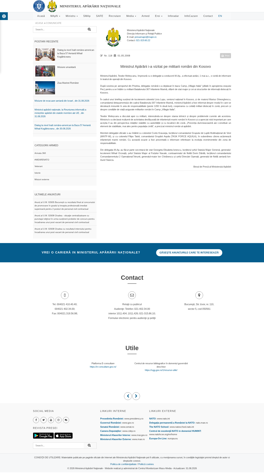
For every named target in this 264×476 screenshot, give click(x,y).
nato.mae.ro (202, 422)
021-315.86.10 (147, 313)
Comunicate (53, 23)
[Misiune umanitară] (45, 70)
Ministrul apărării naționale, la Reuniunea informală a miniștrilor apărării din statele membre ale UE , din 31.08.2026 (60, 113)
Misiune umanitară (66, 67)
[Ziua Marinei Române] (45, 87)
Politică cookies (146, 464)
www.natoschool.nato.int (182, 427)
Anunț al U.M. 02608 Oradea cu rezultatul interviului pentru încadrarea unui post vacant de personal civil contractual (63, 230)
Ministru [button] (71, 16)
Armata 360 (40, 153)
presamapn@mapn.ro (145, 37)
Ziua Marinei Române (68, 83)
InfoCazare (191, 16)
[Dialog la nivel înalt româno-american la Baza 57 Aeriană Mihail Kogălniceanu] (45, 54)
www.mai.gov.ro (139, 435)
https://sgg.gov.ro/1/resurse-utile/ (161, 370)
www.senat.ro (127, 427)
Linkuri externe (162, 411)
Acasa (39, 23)
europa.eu (173, 438)
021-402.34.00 (142, 309)
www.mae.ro (138, 439)
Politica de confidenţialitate (123, 464)
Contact (208, 16)
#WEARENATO (42, 159)
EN (220, 16)
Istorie (37, 173)
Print (227, 55)
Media (130, 16)
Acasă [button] (41, 16)
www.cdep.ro (128, 431)
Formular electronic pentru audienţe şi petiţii (132, 318)
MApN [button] (54, 16)
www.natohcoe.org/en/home (163, 434)
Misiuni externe (42, 179)
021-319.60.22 (143, 40)
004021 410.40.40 (67, 304)
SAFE (99, 16)
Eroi (158, 16)
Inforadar (173, 16)
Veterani (38, 166)
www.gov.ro (128, 422)
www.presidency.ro (133, 418)
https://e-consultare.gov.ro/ (103, 366)
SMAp (87, 16)
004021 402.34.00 (64, 309)
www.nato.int (163, 418)
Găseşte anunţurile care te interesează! (189, 252)
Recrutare (115, 16)
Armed (146, 16)
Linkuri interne (113, 411)
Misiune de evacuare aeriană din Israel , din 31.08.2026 (62, 100)
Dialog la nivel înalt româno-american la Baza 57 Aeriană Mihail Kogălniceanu (75, 53)
